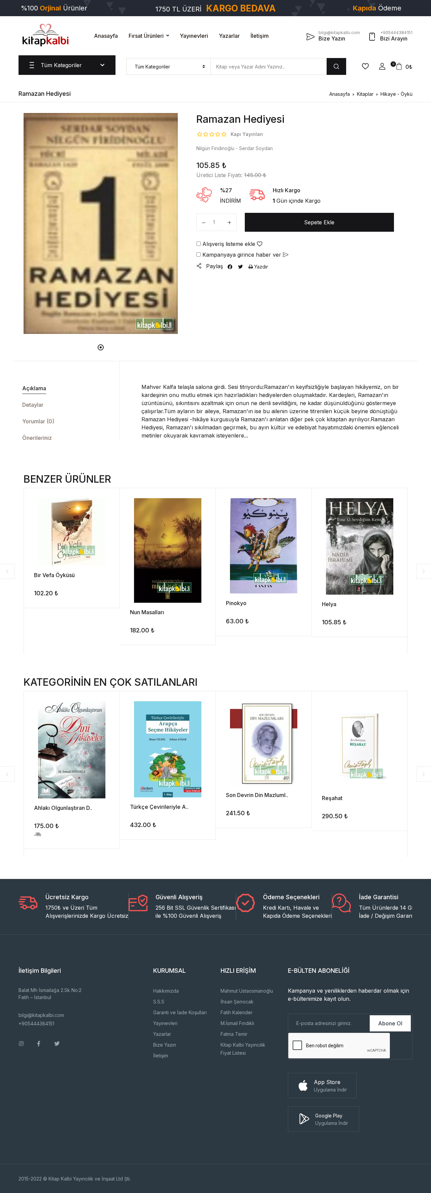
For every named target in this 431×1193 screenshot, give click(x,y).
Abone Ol (390, 1023)
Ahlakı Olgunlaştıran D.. (63, 807)
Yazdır (260, 266)
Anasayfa (106, 35)
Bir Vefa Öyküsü (54, 575)
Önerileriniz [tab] (37, 437)
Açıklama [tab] (34, 388)
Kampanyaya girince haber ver (242, 254)
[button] (382, 66)
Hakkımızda (166, 991)
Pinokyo (236, 603)
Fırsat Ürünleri (146, 35)
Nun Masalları (147, 612)
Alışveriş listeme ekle (229, 243)
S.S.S (158, 1001)
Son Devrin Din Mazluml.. (257, 795)
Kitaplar (365, 94)
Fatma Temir (234, 1034)
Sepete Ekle (319, 222)
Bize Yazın (164, 1045)
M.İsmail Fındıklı (237, 1023)
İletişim (260, 35)
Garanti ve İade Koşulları (180, 1012)
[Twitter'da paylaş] (240, 266)
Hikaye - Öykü (396, 94)
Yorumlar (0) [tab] (38, 421)
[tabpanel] (101, 223)
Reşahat (332, 798)
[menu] (168, 66)
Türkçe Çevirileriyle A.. (159, 806)
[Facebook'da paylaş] (230, 266)
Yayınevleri (194, 35)
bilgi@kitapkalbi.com (41, 1015)
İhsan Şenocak (237, 1001)
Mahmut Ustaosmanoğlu (247, 991)
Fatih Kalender (237, 1012)
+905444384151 (36, 1023)
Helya (329, 604)
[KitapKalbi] (45, 35)
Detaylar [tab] (32, 404)
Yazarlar (229, 35)
